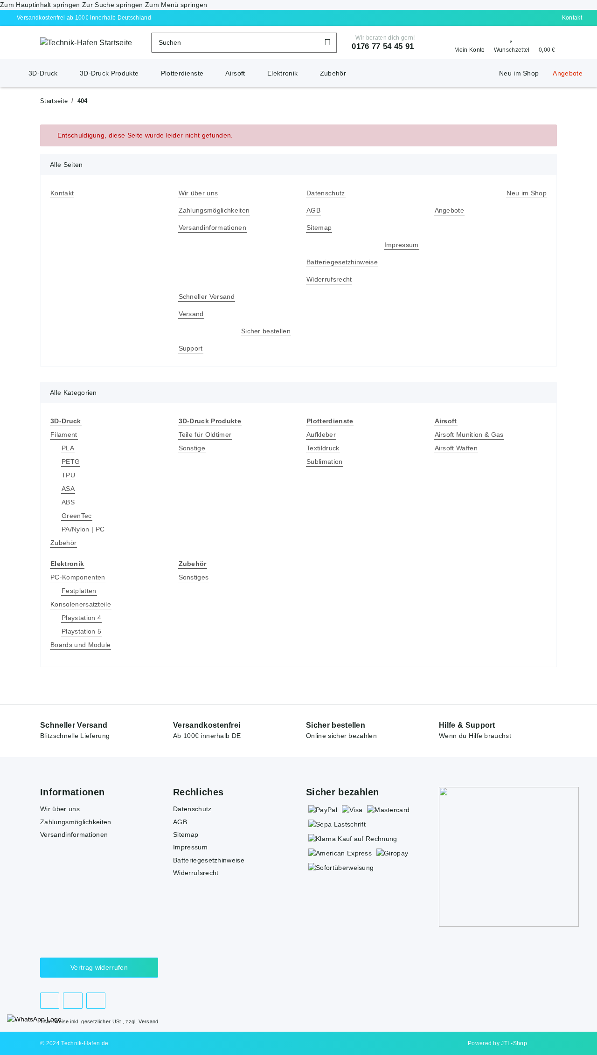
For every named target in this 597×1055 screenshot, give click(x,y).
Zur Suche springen (113, 4)
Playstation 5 (81, 631)
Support (191, 348)
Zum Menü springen (176, 4)
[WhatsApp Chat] (34, 1019)
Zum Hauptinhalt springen (41, 4)
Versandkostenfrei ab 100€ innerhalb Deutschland (84, 17)
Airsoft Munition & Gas (469, 434)
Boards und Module (80, 644)
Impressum (401, 244)
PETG (71, 461)
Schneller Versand (207, 296)
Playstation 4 (81, 617)
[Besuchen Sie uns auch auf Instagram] (72, 1001)
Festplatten (79, 590)
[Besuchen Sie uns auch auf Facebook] (49, 1001)
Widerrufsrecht (329, 279)
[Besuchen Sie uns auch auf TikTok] (95, 1001)
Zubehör (63, 542)
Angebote (568, 73)
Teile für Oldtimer (205, 434)
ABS (68, 502)
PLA (68, 448)
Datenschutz (325, 193)
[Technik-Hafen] (14, 68)
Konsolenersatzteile (80, 604)
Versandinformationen (212, 227)
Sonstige (192, 448)
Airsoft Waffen (456, 448)
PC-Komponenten (77, 577)
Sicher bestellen (266, 331)
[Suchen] (328, 42)
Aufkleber (321, 434)
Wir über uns (198, 193)
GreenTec (77, 515)
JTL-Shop (514, 1043)
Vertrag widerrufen (99, 967)
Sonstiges (194, 577)
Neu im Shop (519, 73)
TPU (68, 475)
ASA (68, 488)
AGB (313, 210)
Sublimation (324, 461)
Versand (191, 313)
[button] (466, 43)
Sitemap (319, 227)
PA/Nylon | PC (83, 529)
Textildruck (323, 448)
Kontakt (572, 17)
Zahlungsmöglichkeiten (214, 210)
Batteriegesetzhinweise (342, 262)
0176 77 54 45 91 (383, 46)
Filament (63, 434)
